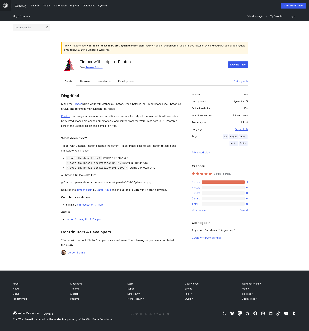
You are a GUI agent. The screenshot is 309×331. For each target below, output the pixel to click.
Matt (246, 288)
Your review (199, 210)
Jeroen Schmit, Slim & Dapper (83, 219)
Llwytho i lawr (238, 64)
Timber (77, 104)
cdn (225, 136)
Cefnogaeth (241, 81)
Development (126, 81)
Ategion (74, 293)
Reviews (85, 81)
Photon (65, 116)
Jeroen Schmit (94, 67)
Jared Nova (104, 189)
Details (69, 81)
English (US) (241, 129)
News (16, 288)
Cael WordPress (293, 5)
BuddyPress (250, 298)
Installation (104, 81)
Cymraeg (48, 314)
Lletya (16, 293)
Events (188, 288)
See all (244, 210)
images (233, 136)
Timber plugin (84, 189)
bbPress (248, 293)
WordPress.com (252, 283)
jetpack (243, 136)
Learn (130, 283)
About (16, 283)
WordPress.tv (136, 298)
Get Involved (192, 283)
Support (131, 288)
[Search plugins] (47, 27)
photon (233, 143)
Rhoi (188, 293)
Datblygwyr (133, 293)
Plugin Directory (21, 16)
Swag (189, 298)
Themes (74, 288)
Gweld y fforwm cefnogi (206, 237)
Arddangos (76, 283)
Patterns (74, 298)
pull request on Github (90, 204)
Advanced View (201, 152)
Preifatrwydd (20, 298)
